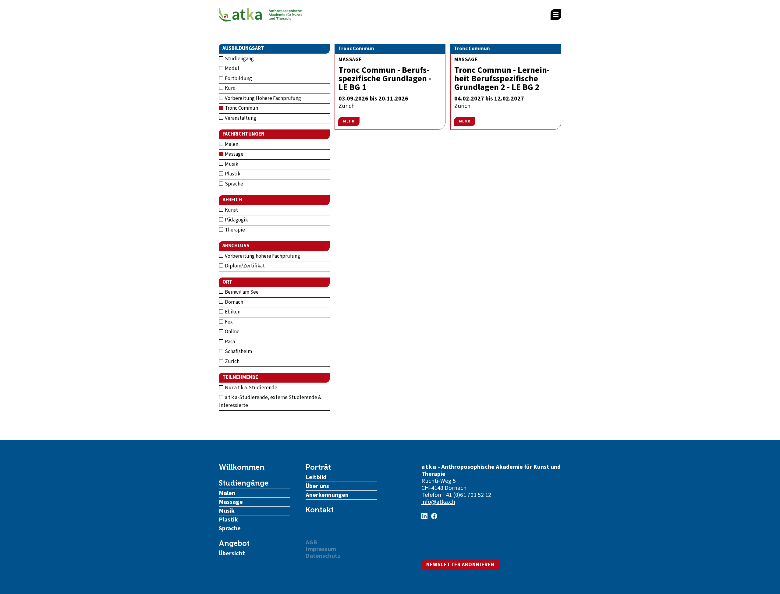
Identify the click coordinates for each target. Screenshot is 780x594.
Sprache (233, 184)
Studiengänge (243, 483)
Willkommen (241, 467)
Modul (231, 68)
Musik (231, 164)
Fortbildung (238, 78)
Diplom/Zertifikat (244, 266)
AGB (311, 542)
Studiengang (239, 58)
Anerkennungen (327, 495)
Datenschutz (323, 556)
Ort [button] (227, 282)
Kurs (229, 88)
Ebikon (232, 312)
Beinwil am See (241, 292)
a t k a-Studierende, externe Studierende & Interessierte (270, 401)
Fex (228, 322)
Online (231, 331)
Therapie (234, 230)
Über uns (317, 486)
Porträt (318, 467)
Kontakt (320, 510)
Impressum (321, 549)
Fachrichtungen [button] (243, 134)
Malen (231, 144)
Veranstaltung (240, 118)
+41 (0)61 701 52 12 (466, 495)
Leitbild (316, 477)
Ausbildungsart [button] (243, 48)
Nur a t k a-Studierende (250, 387)
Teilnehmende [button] (240, 377)
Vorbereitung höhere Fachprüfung (262, 256)
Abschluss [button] (236, 245)
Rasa (229, 341)
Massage (233, 154)
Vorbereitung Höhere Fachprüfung (262, 98)
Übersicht (232, 553)
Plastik (232, 174)
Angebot (234, 543)
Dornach (233, 302)
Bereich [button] (232, 199)
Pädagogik (236, 220)
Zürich (231, 361)
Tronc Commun (241, 108)
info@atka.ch (438, 502)
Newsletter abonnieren (460, 564)
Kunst (231, 210)
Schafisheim (238, 351)
